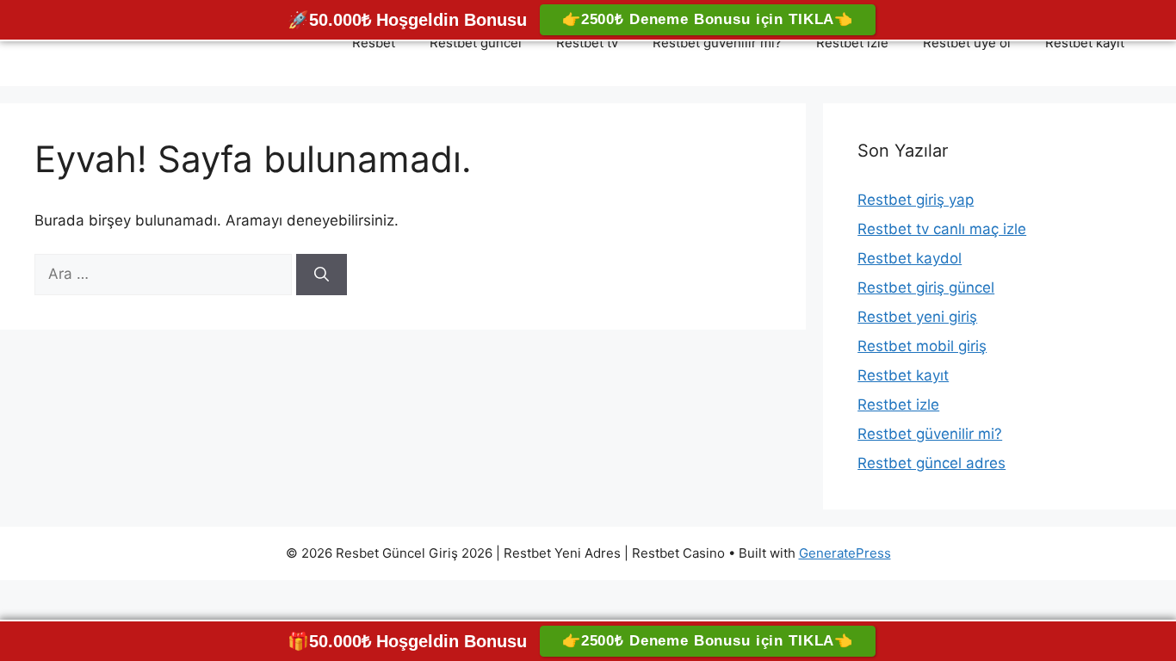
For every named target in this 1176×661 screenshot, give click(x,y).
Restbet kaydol (909, 258)
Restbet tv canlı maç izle (941, 229)
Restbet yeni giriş (917, 316)
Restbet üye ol (967, 42)
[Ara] (321, 274)
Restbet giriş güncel (925, 287)
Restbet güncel (476, 42)
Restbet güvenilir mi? (717, 42)
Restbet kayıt (1084, 42)
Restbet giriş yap (915, 199)
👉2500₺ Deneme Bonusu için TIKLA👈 (707, 19)
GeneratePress (845, 553)
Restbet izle (852, 42)
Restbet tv (587, 42)
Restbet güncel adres (931, 463)
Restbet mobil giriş (922, 346)
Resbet (373, 42)
